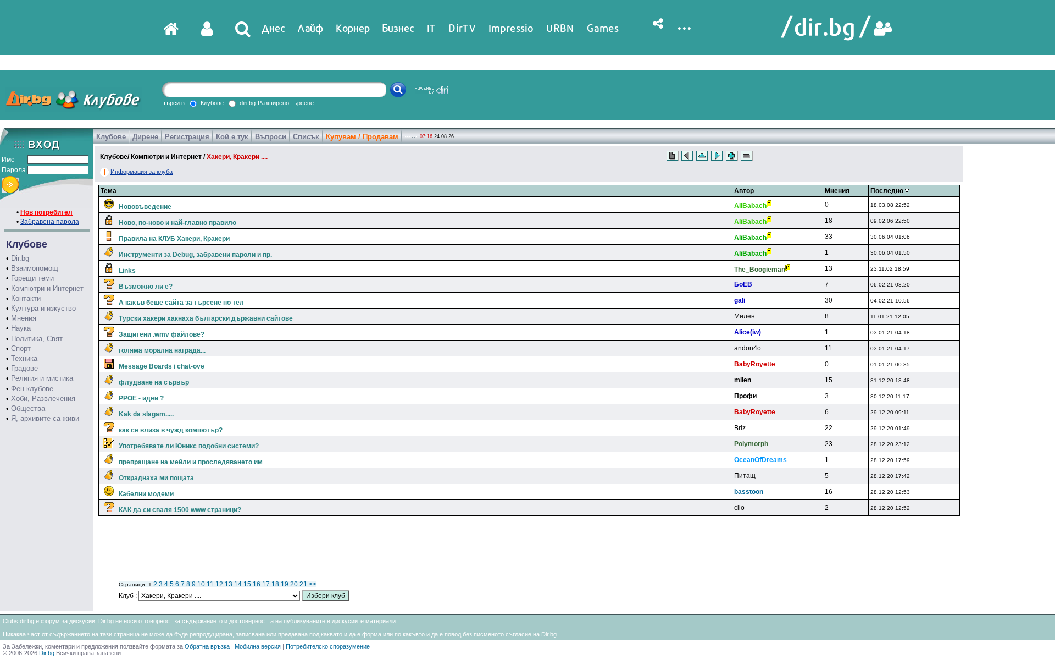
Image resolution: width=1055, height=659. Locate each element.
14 (238, 584)
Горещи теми (32, 278)
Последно (887, 191)
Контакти (26, 298)
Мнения (23, 318)
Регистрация (187, 137)
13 (228, 584)
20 (294, 584)
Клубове (111, 137)
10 (201, 584)
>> (312, 584)
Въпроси (270, 137)
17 (266, 584)
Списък (306, 137)
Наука (21, 328)
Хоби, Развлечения (43, 398)
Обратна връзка (207, 646)
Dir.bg (20, 258)
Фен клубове (32, 389)
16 (256, 584)
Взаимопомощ (34, 268)
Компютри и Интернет (47, 288)
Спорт (21, 348)
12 (219, 584)
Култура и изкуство (43, 308)
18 (275, 584)
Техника (24, 358)
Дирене (145, 137)
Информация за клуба (141, 171)
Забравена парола (49, 222)
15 (247, 584)
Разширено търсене (286, 103)
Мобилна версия (258, 646)
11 (210, 584)
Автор (744, 191)
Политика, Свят (37, 338)
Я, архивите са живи (45, 418)
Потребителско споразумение (328, 646)
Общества (28, 408)
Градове (24, 368)
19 (284, 584)
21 (303, 584)
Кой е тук (232, 137)
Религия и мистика (42, 378)
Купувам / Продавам (362, 137)
